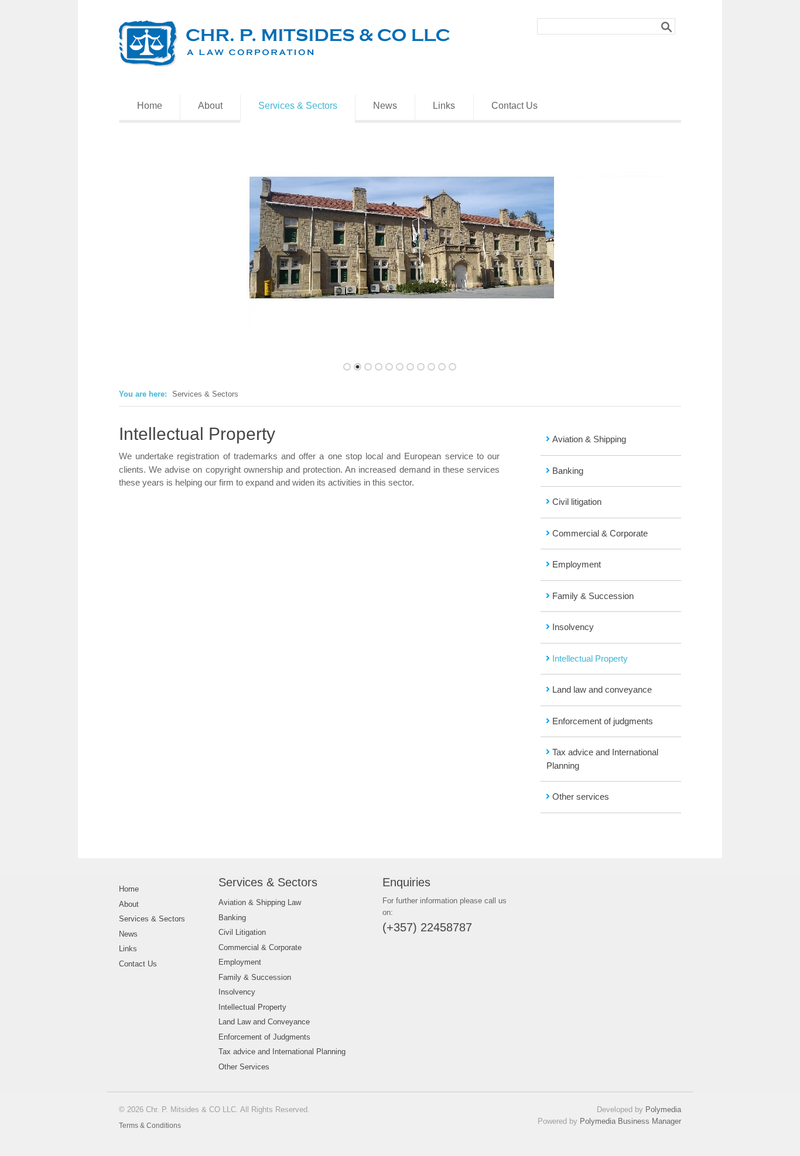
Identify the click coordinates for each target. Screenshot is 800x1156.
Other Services (243, 1066)
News (385, 106)
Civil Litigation (242, 932)
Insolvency (573, 627)
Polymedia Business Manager (630, 1121)
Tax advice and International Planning (282, 1051)
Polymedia (663, 1109)
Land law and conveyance (602, 689)
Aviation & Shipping (589, 439)
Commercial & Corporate (600, 533)
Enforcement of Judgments (264, 1037)
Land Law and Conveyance (264, 1021)
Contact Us (514, 106)
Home (149, 106)
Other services (580, 796)
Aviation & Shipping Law (259, 902)
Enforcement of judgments (602, 721)
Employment (576, 564)
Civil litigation (576, 502)
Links (444, 106)
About (210, 106)
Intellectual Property (590, 658)
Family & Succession (593, 596)
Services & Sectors (297, 106)
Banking (567, 471)
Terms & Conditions (150, 1125)
